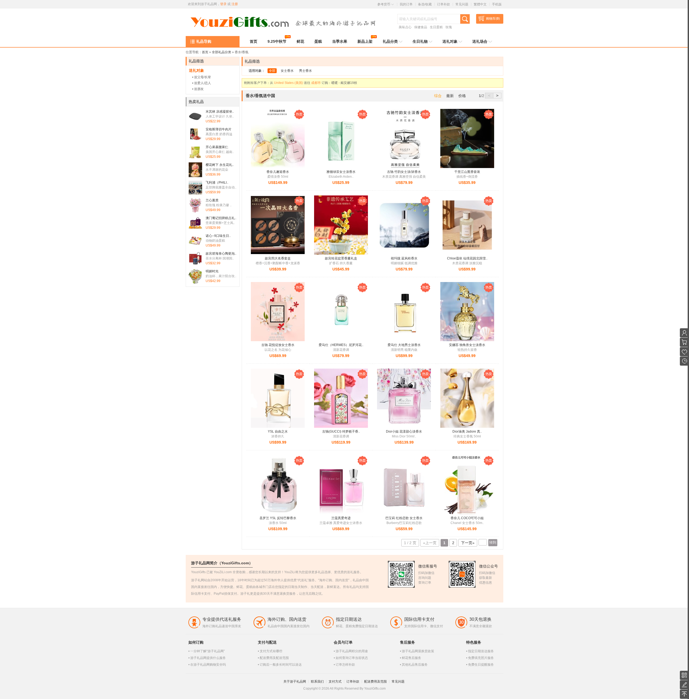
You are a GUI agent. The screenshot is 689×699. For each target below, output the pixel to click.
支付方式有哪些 (271, 651)
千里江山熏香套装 (467, 172)
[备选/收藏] (684, 351)
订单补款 (443, 4)
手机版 (497, 4)
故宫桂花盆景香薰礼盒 (341, 258)
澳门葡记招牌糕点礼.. (221, 218)
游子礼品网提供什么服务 (208, 658)
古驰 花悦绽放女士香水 (277, 345)
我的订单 (406, 4)
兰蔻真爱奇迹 (341, 518)
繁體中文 (480, 4)
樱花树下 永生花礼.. (220, 165)
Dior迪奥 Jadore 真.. (467, 431)
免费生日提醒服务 (481, 664)
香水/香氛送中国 (260, 95)
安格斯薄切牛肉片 (218, 129)
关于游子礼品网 (294, 681)
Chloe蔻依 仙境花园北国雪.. (467, 258)
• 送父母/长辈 (201, 77)
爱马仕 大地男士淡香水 (404, 345)
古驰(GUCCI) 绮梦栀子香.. (341, 431)
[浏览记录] (684, 361)
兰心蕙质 (212, 200)
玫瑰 (448, 27)
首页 (205, 52)
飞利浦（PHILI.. (217, 182)
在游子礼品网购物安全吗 (208, 664)
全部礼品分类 (221, 52)
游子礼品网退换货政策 (418, 651)
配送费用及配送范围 (274, 658)
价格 (462, 96)
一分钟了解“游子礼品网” (207, 651)
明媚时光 (212, 271)
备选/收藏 (425, 4)
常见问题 (461, 4)
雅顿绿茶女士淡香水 (341, 172)
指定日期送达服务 (481, 651)
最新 (450, 96)
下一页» (467, 543)
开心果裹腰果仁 (217, 147)
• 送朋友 (198, 89)
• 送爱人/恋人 (201, 83)
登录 (223, 4)
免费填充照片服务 (481, 658)
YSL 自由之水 (278, 431)
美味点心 (405, 27)
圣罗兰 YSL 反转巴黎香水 (277, 518)
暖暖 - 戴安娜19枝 (344, 80)
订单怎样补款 (345, 664)
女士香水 (287, 71)
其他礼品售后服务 (415, 664)
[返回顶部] (684, 694)
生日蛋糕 (436, 27)
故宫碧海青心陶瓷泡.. (221, 253)
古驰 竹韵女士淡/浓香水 (404, 172)
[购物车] (684, 342)
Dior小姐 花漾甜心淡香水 (404, 431)
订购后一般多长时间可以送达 (281, 664)
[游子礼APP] (684, 675)
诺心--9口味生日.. (218, 236)
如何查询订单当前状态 (352, 658)
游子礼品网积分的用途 (352, 651)
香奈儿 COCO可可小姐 (467, 518)
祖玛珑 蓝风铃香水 (404, 258)
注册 (234, 4)
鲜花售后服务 (411, 658)
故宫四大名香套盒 (278, 258)
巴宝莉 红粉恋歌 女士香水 (404, 518)
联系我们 (317, 681)
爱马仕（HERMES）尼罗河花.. (341, 345)
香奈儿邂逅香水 (277, 172)
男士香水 (305, 71)
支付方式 (335, 681)
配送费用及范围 (375, 681)
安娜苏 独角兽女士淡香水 (467, 345)
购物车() (493, 18)
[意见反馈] (684, 684)
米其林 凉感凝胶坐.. (220, 111)
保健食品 (420, 27)
